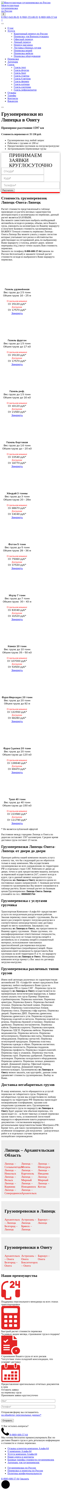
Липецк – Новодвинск (28, 1185)
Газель (11, 64)
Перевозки (13, 59)
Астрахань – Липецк (28, 1221)
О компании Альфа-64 (19, 1451)
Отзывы (12, 92)
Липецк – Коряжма (10, 1185)
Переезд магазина (23, 45)
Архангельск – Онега (12, 1257)
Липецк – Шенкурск (44, 1165)
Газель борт (20, 73)
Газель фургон (21, 70)
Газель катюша (22, 84)
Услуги (11, 31)
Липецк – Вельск (10, 1178)
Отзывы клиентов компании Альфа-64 (28, 1448)
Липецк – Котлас (43, 1185)
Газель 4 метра (21, 75)
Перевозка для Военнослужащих (31, 36)
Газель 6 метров (22, 78)
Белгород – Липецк (11, 1228)
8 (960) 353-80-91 (29, 17)
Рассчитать (8, 190)
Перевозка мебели (23, 53)
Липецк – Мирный (27, 1178)
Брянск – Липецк (26, 1228)
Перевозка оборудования (27, 56)
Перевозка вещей (23, 50)
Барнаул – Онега (44, 1257)
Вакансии (13, 101)
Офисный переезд (23, 39)
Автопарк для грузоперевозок (23, 1462)
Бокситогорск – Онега (29, 1264)
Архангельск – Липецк (12, 1221)
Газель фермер (21, 81)
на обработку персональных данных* (21, 1415)
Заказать (17, 313)
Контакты (13, 98)
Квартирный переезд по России (31, 33)
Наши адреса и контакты (21, 1457)
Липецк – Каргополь (27, 1172)
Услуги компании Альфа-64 (22, 1454)
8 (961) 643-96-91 (10, 17)
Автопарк (13, 61)
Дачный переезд (22, 42)
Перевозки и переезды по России (25, 1470)
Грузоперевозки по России (22, 1467)
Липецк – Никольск (10, 1172)
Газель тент (20, 67)
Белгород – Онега (11, 1264)
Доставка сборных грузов (27, 47)
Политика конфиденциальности (25, 1473)
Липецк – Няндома (43, 1172)
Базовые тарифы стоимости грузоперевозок (31, 1459)
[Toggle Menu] (2, 23)
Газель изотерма (22, 87)
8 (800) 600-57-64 (48, 17)
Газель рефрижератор (25, 90)
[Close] (2, 107)
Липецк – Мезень (27, 1165)
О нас (11, 28)
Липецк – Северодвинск (13, 1191)
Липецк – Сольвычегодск (14, 1165)
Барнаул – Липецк (44, 1221)
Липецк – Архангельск (29, 1191)
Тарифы (12, 95)
